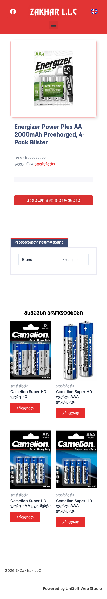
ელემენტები (45, 164)
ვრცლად (25, 408)
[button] (53, 25)
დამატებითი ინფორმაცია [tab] (39, 242)
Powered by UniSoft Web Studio (72, 588)
